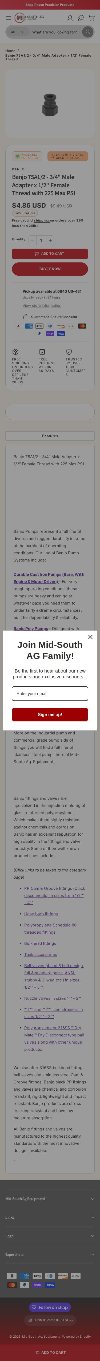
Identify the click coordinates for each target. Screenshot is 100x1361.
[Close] (90, 637)
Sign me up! (50, 714)
